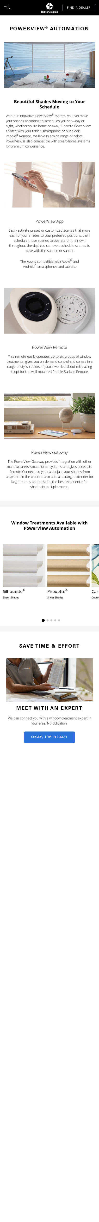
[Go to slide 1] (43, 620)
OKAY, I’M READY (49, 737)
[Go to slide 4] (55, 620)
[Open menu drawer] (7, 8)
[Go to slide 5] (59, 620)
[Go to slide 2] (48, 620)
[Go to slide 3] (51, 620)
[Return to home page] (49, 8)
